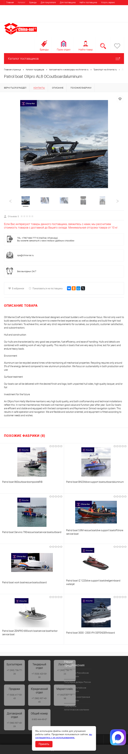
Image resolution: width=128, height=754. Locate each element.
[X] (83, 288)
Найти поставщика (88, 2)
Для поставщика (68, 2)
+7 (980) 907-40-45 (39, 700)
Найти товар (85, 49)
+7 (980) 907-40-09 (14, 725)
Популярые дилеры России (77, 682)
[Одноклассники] (74, 288)
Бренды (33, 2)
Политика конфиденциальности (21, 12)
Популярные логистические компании (76, 708)
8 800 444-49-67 (39, 719)
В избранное (18, 288)
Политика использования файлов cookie (51, 7)
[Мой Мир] (78, 288)
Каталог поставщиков (23, 58)
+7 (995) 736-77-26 (14, 672)
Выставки (10, 7)
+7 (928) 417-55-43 (14, 697)
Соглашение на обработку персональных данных (97, 7)
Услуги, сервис (108, 2)
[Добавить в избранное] (120, 99)
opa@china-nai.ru (25, 255)
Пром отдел (63, 49)
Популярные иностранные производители (77, 699)
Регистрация (115, 18)
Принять (44, 744)
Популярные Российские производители (76, 675)
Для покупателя (48, 2)
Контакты (23, 7)
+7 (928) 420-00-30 (39, 675)
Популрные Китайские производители (75, 690)
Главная (10, 2)
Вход (102, 18)
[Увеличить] (64, 144)
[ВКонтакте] (69, 288)
